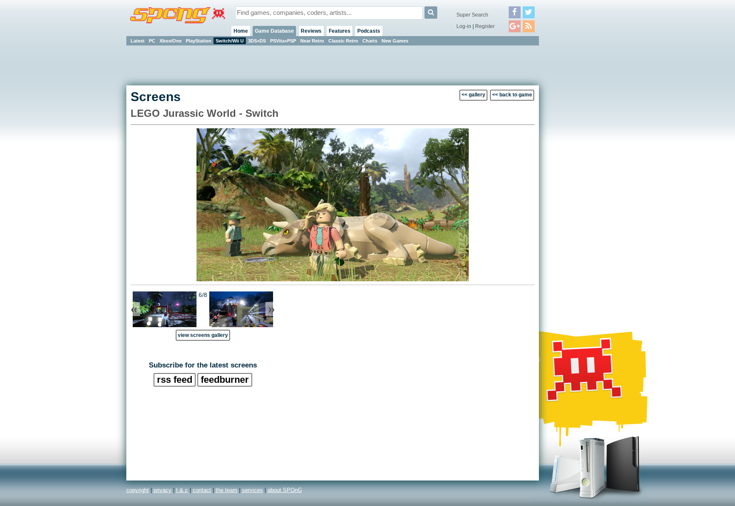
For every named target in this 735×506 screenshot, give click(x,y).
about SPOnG (285, 490)
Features (339, 31)
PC (152, 40)
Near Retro (312, 40)
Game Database (274, 31)
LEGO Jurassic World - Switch (205, 113)
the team (226, 490)
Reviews (311, 31)
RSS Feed (174, 379)
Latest (138, 40)
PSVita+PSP (283, 40)
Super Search (472, 15)
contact (202, 490)
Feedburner (225, 379)
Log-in (463, 26)
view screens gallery (203, 335)
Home (241, 31)
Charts (369, 40)
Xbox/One (171, 40)
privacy (162, 490)
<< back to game (512, 95)
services (252, 490)
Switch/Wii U (230, 40)
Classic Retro (343, 40)
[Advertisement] (577, 174)
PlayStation (198, 40)
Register (485, 26)
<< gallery (473, 95)
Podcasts (368, 31)
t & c (182, 490)
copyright (137, 490)
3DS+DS (257, 40)
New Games (395, 40)
